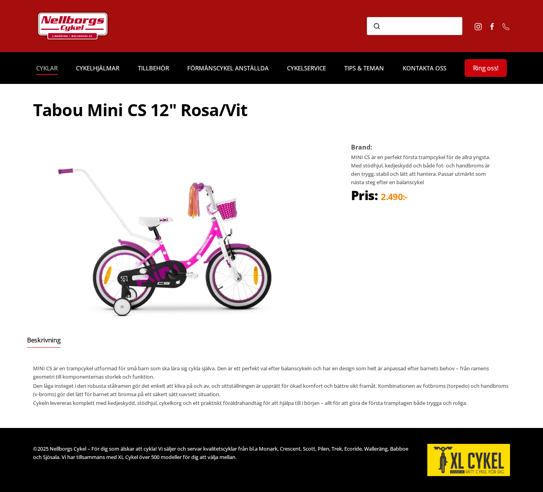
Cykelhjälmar (97, 68)
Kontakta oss (424, 68)
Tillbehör (153, 68)
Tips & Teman (364, 68)
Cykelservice (306, 68)
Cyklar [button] (47, 68)
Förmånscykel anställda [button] (228, 68)
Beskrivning (43, 340)
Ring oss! (485, 68)
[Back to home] (84, 26)
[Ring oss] (506, 25)
